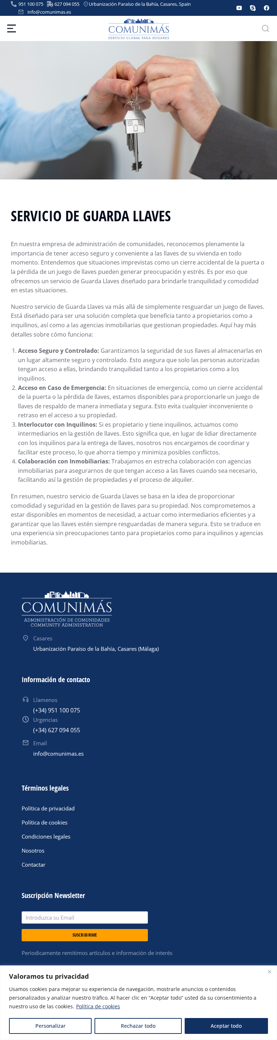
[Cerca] (269, 971)
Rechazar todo (138, 1025)
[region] (138, 1002)
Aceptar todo (226, 1025)
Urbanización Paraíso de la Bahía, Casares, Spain (140, 4)
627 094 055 (66, 4)
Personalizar (50, 1025)
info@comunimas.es (49, 12)
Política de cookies (98, 1006)
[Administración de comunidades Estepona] (67, 609)
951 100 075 (30, 4)
